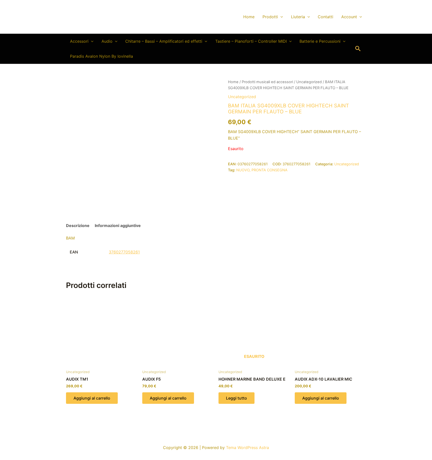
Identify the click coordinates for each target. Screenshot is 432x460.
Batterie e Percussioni (320, 41)
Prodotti (270, 16)
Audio (107, 41)
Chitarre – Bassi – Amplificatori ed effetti (163, 41)
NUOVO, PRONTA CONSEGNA (262, 170)
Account (349, 16)
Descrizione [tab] (78, 225)
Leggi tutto (236, 398)
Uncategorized (309, 82)
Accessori (79, 41)
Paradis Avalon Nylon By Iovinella (101, 56)
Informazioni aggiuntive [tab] (118, 225)
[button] (280, 17)
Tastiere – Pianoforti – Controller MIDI (251, 41)
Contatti (325, 16)
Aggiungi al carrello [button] (92, 398)
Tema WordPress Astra (247, 447)
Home (248, 16)
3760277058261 (124, 251)
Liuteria (298, 16)
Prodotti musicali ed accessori (267, 82)
